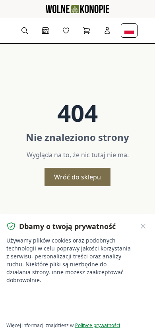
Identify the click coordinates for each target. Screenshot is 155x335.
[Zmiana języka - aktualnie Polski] (129, 30)
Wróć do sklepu (77, 177)
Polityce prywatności (97, 325)
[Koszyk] (86, 30)
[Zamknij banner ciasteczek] (143, 226)
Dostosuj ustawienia (36, 311)
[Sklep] (45, 30)
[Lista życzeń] (66, 30)
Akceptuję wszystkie (36, 296)
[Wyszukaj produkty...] (24, 30)
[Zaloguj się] (107, 30)
